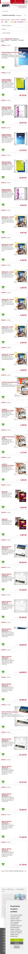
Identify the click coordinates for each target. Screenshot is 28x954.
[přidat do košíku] (3, 67)
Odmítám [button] (16, 943)
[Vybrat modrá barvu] (21, 22)
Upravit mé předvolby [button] (17, 946)
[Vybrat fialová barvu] (19, 22)
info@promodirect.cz (22, 6)
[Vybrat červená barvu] (15, 22)
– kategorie (12, 15)
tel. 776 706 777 (22, 7)
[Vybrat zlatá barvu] (26, 22)
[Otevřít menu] (26, 2)
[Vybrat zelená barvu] (11, 22)
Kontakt (5, 950)
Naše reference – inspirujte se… (13, 890)
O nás (4, 939)
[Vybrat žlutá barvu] (10, 22)
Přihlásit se (21, 2)
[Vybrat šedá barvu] (8, 22)
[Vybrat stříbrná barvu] (24, 22)
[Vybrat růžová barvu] (17, 22)
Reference (5, 945)
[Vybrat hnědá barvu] (23, 22)
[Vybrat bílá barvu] (4, 22)
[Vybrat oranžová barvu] (13, 22)
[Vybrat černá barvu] (6, 22)
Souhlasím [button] (17, 940)
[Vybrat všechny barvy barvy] (2, 22)
